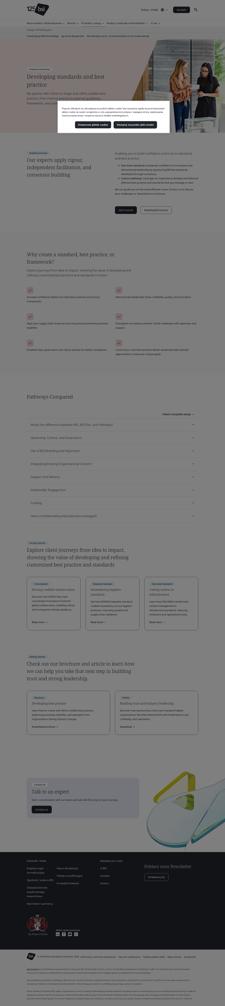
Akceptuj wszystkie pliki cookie (135, 124)
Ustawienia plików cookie (93, 124)
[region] (113, 117)
